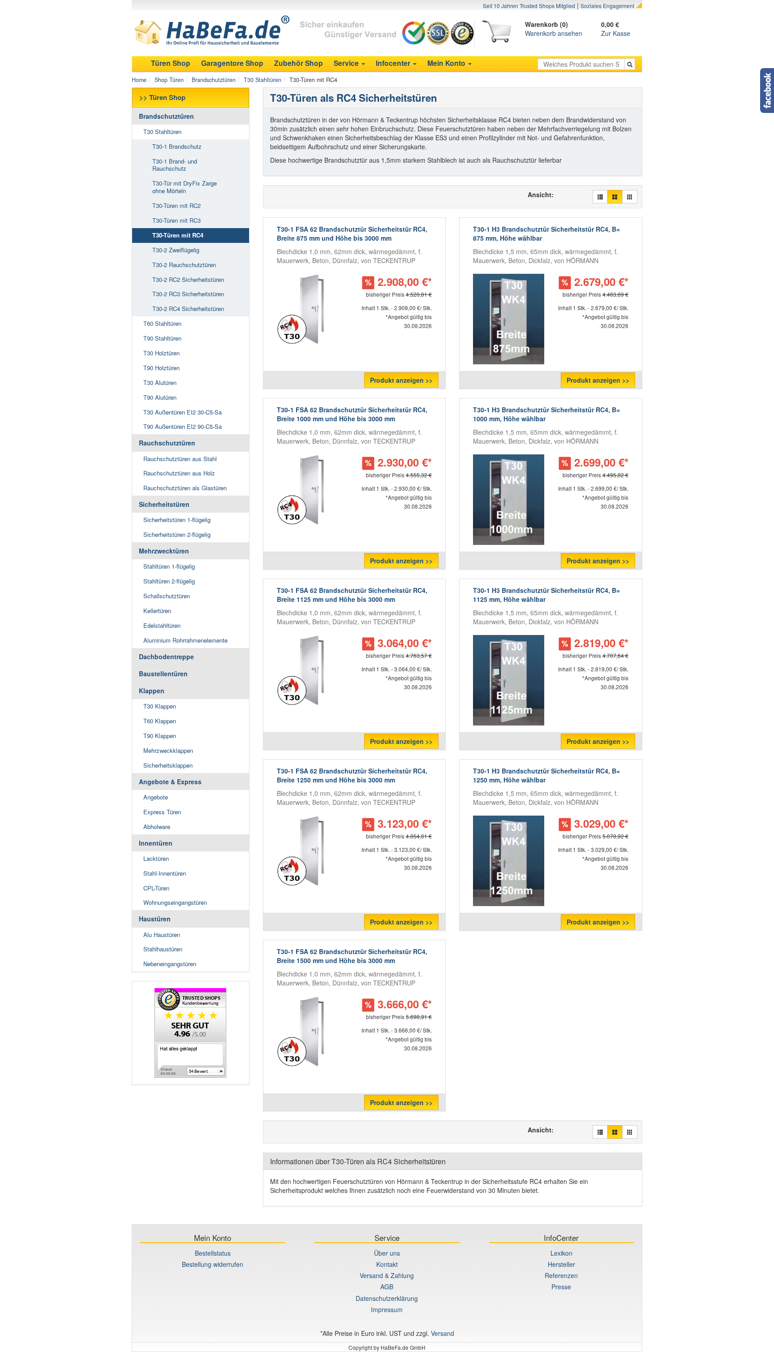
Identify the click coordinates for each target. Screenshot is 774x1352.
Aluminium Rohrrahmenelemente (185, 640)
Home (139, 80)
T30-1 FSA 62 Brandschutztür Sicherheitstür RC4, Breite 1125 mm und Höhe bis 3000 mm (352, 595)
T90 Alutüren (159, 397)
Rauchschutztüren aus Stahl (180, 458)
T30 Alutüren (159, 382)
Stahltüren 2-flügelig (169, 581)
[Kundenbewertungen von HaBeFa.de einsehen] (190, 1033)
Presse (561, 1286)
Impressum (387, 1309)
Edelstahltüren (162, 625)
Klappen (151, 690)
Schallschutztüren (166, 596)
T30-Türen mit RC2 (176, 205)
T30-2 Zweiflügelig (175, 250)
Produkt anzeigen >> (401, 380)
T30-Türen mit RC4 (177, 235)
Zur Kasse (615, 33)
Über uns (387, 1252)
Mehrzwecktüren (164, 550)
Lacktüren (156, 858)
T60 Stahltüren (162, 323)
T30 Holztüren (161, 353)
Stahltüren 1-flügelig (169, 566)
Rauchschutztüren (167, 442)
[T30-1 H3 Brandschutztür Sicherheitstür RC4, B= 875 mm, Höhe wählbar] (508, 319)
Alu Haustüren (161, 934)
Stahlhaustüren (162, 949)
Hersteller (561, 1264)
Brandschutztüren (214, 80)
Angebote (155, 797)
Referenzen (561, 1275)
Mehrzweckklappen (168, 750)
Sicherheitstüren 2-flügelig (177, 534)
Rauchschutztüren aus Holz (179, 473)
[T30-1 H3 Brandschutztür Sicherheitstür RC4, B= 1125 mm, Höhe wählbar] (508, 680)
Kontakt (387, 1264)
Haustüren (155, 918)
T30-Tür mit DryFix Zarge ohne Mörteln (184, 187)
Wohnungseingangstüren (175, 902)
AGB (386, 1286)
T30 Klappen (159, 706)
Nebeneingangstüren (169, 963)
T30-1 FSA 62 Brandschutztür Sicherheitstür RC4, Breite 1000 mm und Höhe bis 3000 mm (352, 414)
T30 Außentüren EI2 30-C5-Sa (182, 412)
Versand (442, 1333)
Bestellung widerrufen (212, 1264)
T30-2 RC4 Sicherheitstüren (188, 308)
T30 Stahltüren (262, 80)
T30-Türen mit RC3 (176, 220)
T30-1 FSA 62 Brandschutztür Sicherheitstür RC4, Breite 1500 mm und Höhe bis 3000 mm (352, 956)
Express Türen (162, 812)
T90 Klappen (159, 735)
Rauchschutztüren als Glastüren (185, 488)
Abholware (156, 826)
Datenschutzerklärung (387, 1298)
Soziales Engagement (607, 5)
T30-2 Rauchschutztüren (184, 264)
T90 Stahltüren (162, 338)
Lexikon (561, 1252)
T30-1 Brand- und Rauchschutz (174, 165)
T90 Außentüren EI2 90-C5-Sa (182, 426)
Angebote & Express (170, 781)
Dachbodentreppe (166, 656)
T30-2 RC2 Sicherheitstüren (188, 279)
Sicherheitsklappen (168, 765)
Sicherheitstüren (164, 504)
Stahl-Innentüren (164, 873)
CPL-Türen (156, 888)
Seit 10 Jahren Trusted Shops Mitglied (529, 5)
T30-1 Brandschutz (177, 146)
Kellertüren (157, 610)
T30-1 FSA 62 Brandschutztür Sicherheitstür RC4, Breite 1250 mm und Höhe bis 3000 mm (352, 775)
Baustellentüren (163, 673)
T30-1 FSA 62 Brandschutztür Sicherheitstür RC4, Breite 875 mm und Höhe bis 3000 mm (352, 233)
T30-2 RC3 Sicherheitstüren (188, 293)
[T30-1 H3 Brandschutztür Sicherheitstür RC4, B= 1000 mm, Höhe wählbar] (508, 499)
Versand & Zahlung (387, 1275)
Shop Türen (169, 80)
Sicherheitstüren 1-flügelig (177, 519)
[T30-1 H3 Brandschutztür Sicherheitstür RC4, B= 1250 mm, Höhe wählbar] (508, 861)
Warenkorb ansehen (553, 33)
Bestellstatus (213, 1252)
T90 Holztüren (161, 367)
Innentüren (155, 842)
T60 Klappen (159, 721)
